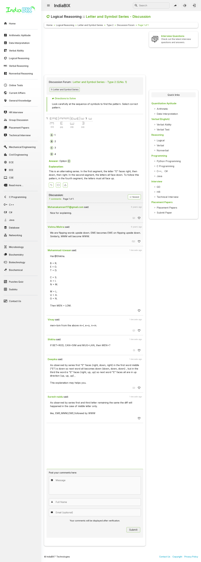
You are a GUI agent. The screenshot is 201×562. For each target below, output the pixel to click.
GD (158, 186)
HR (158, 191)
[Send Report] (65, 185)
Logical (161, 140)
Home (49, 25)
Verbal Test (163, 129)
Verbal (160, 145)
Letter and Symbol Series (90, 25)
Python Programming (169, 161)
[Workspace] (58, 185)
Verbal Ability (164, 124)
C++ (159, 171)
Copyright (177, 556)
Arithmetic (162, 108)
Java (159, 176)
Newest (135, 197)
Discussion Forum (125, 25)
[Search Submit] (136, 5)
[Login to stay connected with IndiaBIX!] (194, 5)
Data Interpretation (167, 113)
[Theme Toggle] (185, 5)
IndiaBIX (62, 5)
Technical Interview (167, 196)
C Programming (165, 166)
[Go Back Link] (51, 185)
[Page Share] (175, 5)
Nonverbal (163, 150)
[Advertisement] (95, 52)
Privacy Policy (191, 556)
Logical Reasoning (65, 25)
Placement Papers (167, 207)
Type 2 (110, 25)
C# (166, 171)
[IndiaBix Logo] (20, 11)
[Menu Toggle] (48, 5)
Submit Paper (164, 212)
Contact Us (164, 556)
